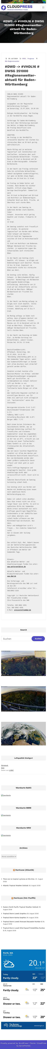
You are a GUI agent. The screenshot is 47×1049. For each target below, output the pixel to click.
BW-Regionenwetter (12, 61)
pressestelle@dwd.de (22, 610)
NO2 (2, 768)
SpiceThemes (24, 1046)
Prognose (31, 58)
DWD (24, 58)
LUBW (11, 770)
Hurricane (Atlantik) (24, 870)
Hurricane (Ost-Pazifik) (24, 898)
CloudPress (41, 1043)
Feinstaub (4, 765)
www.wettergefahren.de (16, 567)
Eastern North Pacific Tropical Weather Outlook (20, 907)
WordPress (23, 1043)
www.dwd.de (11, 576)
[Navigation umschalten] (43, 7)
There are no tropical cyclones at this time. (19, 879)
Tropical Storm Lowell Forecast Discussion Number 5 (22, 921)
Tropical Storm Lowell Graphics (14, 913)
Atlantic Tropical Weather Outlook (15, 885)
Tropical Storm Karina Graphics (14, 917)
